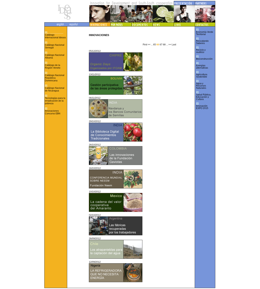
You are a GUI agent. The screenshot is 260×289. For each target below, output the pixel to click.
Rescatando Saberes (202, 42)
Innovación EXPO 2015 (202, 107)
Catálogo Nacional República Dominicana (54, 78)
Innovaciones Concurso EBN (52, 112)
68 (164, 44)
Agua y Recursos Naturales (201, 85)
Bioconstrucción (204, 59)
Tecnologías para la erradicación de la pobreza (55, 101)
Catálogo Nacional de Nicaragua (54, 89)
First (145, 44)
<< (149, 44)
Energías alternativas (202, 66)
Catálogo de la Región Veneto (52, 66)
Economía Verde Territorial (204, 33)
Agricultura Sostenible (201, 75)
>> (169, 44)
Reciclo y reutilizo (201, 51)
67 (161, 44)
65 (154, 44)
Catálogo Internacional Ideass (55, 36)
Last (174, 44)
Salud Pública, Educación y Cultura (203, 97)
